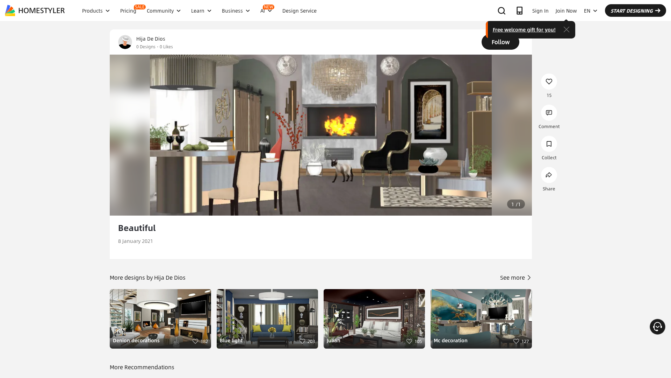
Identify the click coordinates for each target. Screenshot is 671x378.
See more (513, 277)
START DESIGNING (632, 10)
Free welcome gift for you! (524, 29)
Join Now (566, 10)
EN (587, 10)
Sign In (540, 10)
